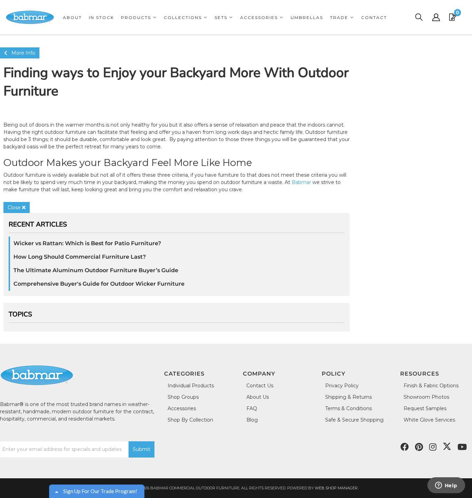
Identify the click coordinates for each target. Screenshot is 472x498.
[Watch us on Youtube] (419, 447)
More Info (21, 53)
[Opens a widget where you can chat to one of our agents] (446, 486)
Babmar (301, 182)
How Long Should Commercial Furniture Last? (79, 256)
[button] (138, 17)
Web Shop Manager (336, 488)
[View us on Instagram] (432, 447)
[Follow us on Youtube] (462, 447)
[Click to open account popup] (436, 17)
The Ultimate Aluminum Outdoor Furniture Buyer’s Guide (95, 270)
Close (15, 207)
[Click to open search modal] (418, 17)
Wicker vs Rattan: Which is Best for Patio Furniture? (87, 243)
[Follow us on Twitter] (447, 446)
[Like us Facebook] (404, 447)
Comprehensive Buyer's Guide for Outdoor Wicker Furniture (99, 283)
